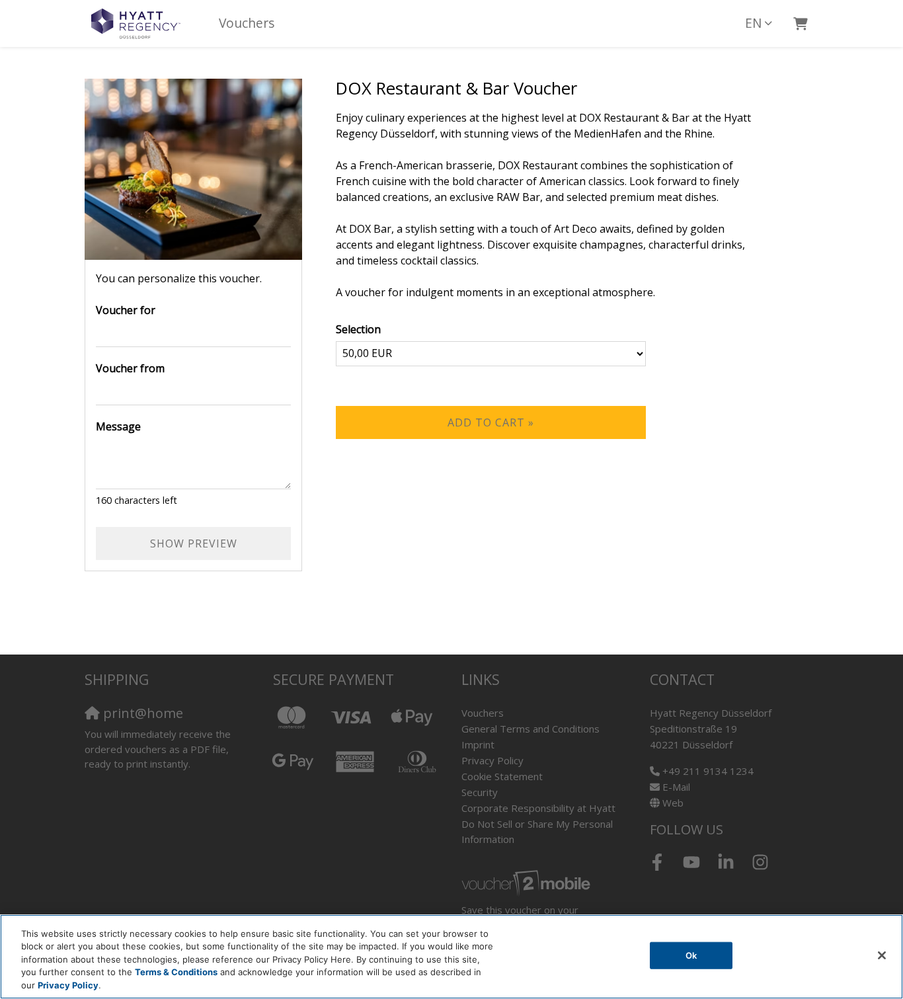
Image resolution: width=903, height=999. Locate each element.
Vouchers (246, 23)
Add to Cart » (491, 422)
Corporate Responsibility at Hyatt (538, 808)
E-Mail (676, 786)
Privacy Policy (492, 760)
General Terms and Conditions (530, 728)
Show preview (193, 543)
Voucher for (125, 310)
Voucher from (130, 368)
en (753, 23)
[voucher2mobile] (527, 882)
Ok (691, 955)
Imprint (477, 744)
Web (673, 802)
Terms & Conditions (176, 972)
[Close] (881, 955)
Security (479, 792)
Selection (358, 329)
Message (118, 426)
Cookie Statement (502, 776)
